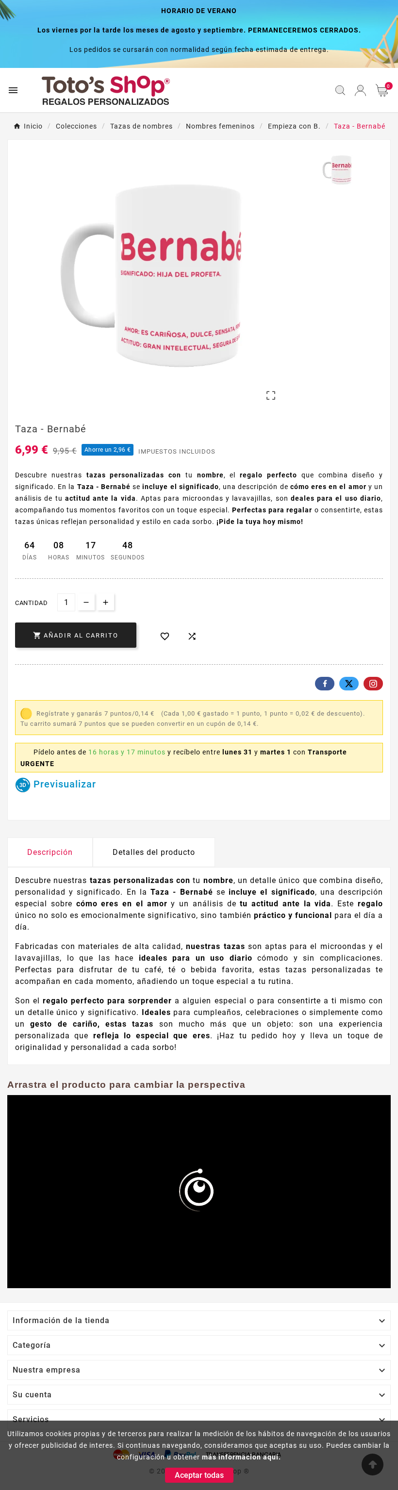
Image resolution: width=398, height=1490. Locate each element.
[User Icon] (360, 90)
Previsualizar (63, 784)
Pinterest (373, 683)
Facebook (324, 683)
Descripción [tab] (50, 852)
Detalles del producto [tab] (154, 852)
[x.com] (349, 683)
